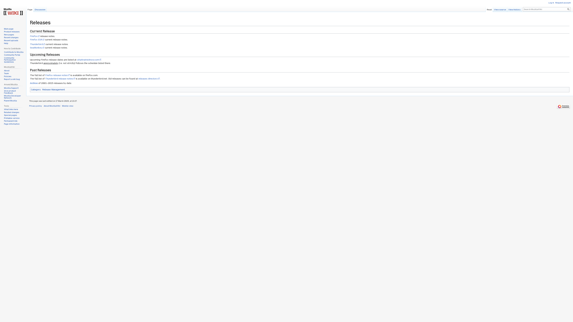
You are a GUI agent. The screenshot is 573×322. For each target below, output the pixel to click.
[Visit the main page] (13, 12)
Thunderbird (36, 44)
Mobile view (67, 106)
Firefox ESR (36, 39)
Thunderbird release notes (59, 78)
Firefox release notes (56, 75)
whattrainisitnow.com (88, 59)
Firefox (33, 36)
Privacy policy (35, 106)
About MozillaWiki (52, 106)
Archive (34, 83)
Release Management (53, 89)
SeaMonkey (36, 47)
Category (36, 89)
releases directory (148, 78)
